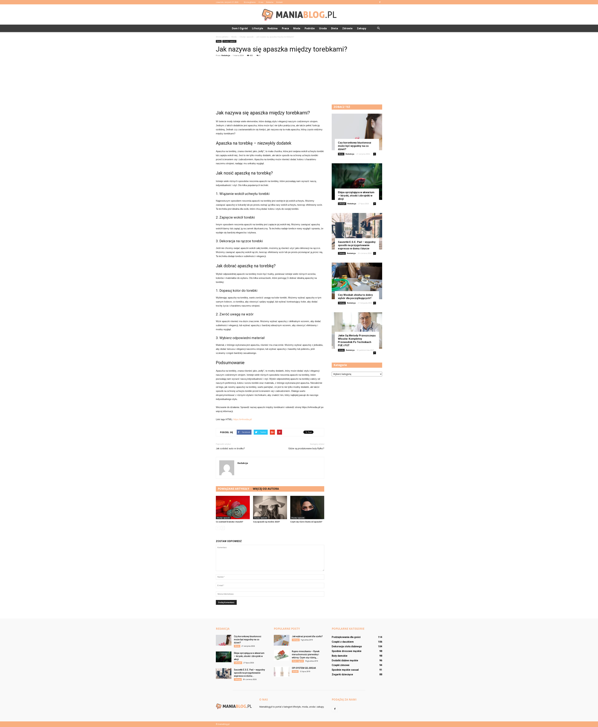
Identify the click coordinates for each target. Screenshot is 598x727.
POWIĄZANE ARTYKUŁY (233, 489)
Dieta (334, 28)
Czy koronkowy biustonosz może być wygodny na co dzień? (354, 146)
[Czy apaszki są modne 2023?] (270, 507)
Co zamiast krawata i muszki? (229, 522)
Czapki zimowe (340, 665)
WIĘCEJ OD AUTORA (266, 489)
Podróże (310, 28)
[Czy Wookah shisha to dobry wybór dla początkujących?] (357, 281)
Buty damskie (339, 655)
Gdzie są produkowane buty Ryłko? (306, 448)
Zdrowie (347, 28)
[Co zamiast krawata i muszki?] (233, 507)
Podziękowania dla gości (346, 637)
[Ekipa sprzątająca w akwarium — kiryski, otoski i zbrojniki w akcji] (357, 181)
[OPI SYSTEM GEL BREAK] (281, 671)
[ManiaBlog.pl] (299, 15)
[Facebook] (379, 2)
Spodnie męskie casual (345, 669)
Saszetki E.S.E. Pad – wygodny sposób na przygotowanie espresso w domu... (249, 672)
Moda (296, 28)
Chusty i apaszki (229, 41)
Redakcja (225, 55)
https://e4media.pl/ (242, 419)
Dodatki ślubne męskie (345, 660)
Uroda (323, 28)
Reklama (269, 2)
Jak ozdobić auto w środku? (230, 448)
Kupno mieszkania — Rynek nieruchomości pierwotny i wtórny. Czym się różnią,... (305, 654)
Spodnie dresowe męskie (346, 651)
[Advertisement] (299, 81)
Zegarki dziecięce (342, 674)
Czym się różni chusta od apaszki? (306, 522)
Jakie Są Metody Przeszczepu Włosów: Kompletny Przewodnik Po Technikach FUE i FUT (357, 340)
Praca (285, 28)
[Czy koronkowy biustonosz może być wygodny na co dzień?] (357, 132)
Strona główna (250, 2)
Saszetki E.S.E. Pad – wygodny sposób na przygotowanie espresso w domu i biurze (357, 245)
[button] (378, 28)
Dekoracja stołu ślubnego (347, 646)
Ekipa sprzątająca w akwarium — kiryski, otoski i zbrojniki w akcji (356, 195)
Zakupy (361, 28)
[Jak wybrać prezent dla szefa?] (281, 640)
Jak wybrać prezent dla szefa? (307, 636)
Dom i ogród (240, 28)
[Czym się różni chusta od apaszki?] (307, 507)
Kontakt (279, 2)
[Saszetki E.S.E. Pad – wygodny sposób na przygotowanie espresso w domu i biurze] (357, 231)
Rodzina (273, 28)
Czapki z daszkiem (343, 641)
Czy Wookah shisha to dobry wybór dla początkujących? (355, 296)
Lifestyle (257, 28)
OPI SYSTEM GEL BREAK (304, 668)
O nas (261, 2)
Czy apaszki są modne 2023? (266, 522)
